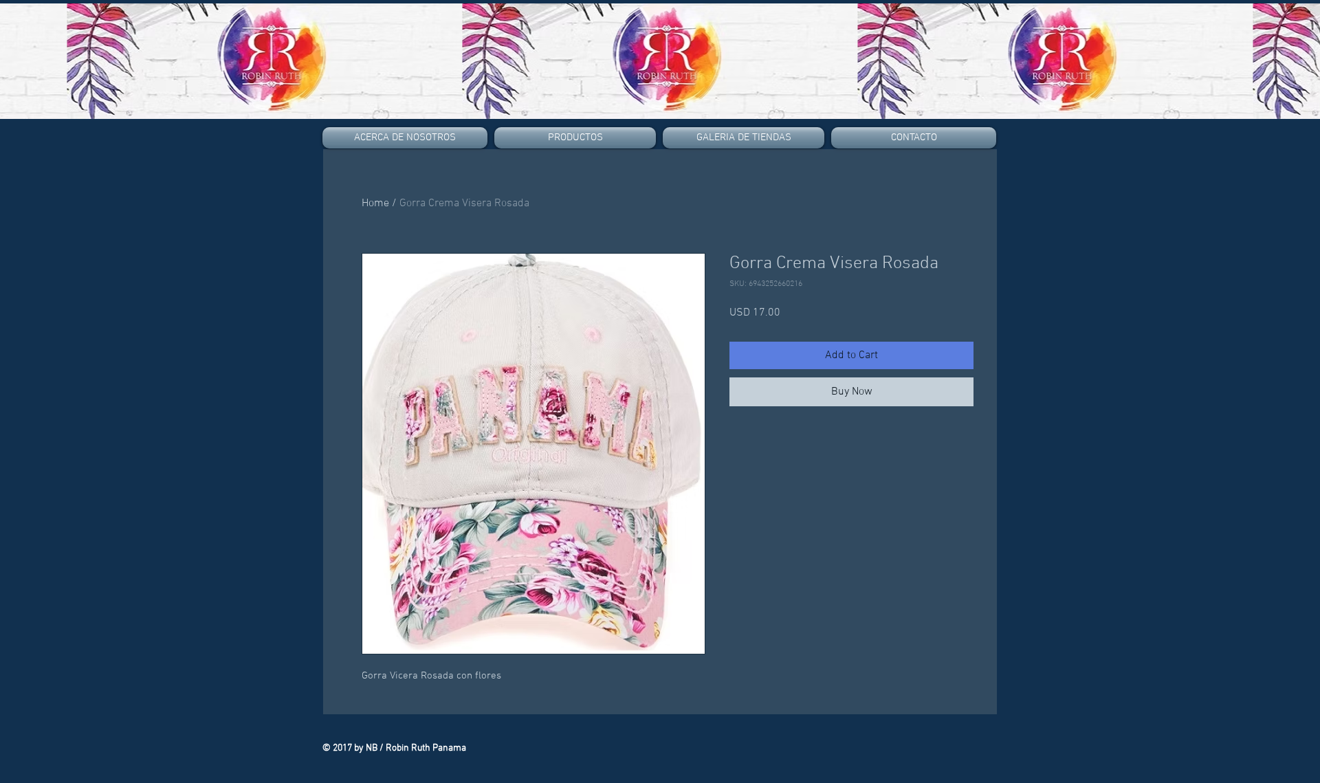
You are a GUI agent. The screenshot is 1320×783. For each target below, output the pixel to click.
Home (375, 203)
